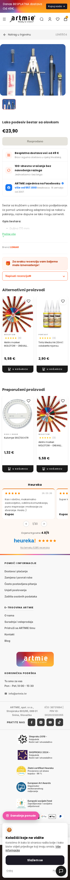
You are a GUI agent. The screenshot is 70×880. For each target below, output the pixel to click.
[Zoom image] (33, 82)
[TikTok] (59, 722)
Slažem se (35, 860)
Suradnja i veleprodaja (18, 621)
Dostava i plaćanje (16, 571)
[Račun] (50, 19)
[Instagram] (41, 722)
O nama (9, 615)
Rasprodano (35, 141)
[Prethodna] (26, 524)
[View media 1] (9, 104)
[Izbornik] (4, 19)
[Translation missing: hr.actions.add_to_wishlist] (28, 301)
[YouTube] (50, 722)
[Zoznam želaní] (57, 19)
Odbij (9, 870)
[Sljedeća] (44, 524)
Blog (7, 640)
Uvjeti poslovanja (15, 590)
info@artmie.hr (18, 693)
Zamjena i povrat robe (18, 577)
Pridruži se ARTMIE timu (19, 628)
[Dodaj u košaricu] (17, 369)
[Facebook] (31, 722)
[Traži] (42, 19)
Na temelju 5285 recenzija (35, 547)
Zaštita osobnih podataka (20, 596)
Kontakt (9, 634)
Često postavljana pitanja (20, 583)
